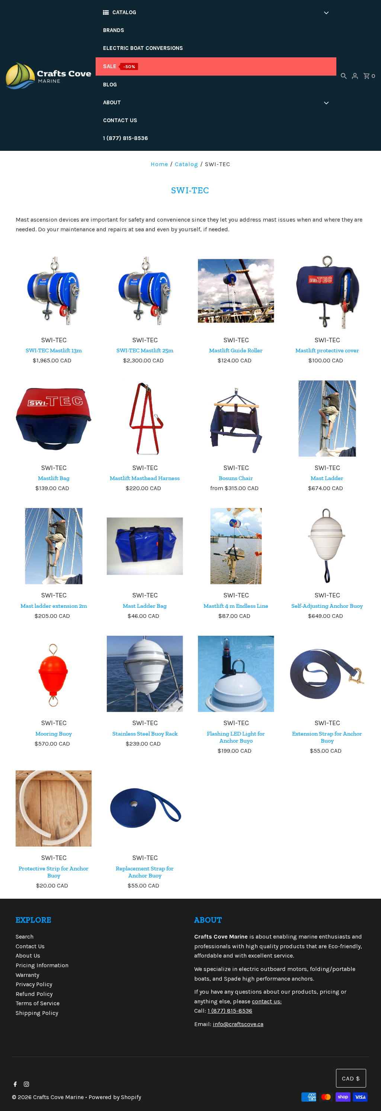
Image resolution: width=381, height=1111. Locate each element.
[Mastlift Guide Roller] (236, 291)
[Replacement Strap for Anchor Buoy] (145, 808)
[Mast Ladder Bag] (145, 546)
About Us (28, 955)
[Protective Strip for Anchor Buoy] (54, 808)
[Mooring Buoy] (54, 674)
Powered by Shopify (115, 1097)
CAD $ (351, 1078)
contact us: (267, 1001)
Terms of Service (38, 1003)
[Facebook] (14, 1084)
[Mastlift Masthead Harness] (145, 418)
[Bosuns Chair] (236, 418)
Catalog (186, 164)
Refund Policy (34, 993)
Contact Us (30, 946)
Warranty (27, 974)
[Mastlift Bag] (54, 418)
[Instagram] (25, 1084)
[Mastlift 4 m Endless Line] (236, 546)
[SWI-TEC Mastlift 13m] (54, 291)
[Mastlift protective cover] (327, 291)
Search (24, 936)
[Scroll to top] (366, 1096)
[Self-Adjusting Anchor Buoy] (327, 546)
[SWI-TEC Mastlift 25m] (145, 291)
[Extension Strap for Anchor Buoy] (327, 674)
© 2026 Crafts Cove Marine (48, 1097)
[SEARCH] (344, 75)
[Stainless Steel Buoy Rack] (145, 674)
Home (159, 164)
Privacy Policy (34, 984)
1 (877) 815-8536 (230, 1010)
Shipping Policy (37, 1012)
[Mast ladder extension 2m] (54, 546)
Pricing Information (42, 965)
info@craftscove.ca (238, 1024)
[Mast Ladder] (327, 418)
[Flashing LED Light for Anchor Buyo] (236, 674)
